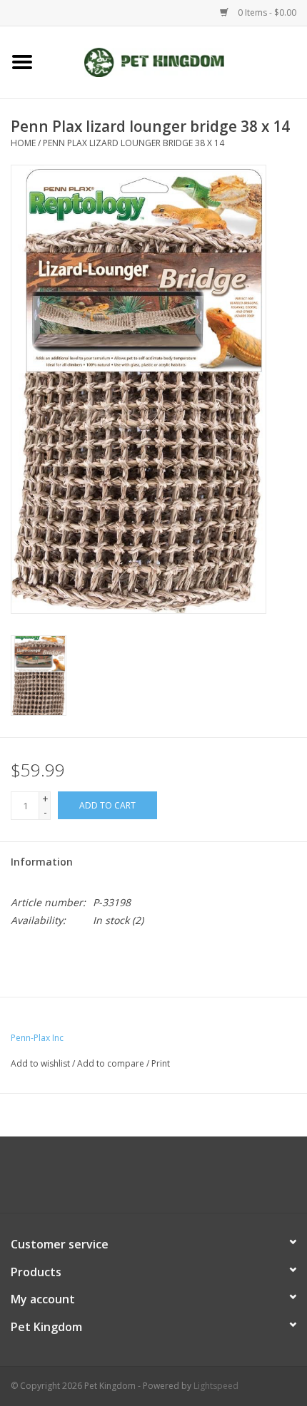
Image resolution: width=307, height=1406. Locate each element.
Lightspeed (215, 1386)
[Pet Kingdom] (175, 61)
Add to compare (111, 1063)
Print (160, 1063)
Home (23, 143)
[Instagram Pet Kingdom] (192, 1180)
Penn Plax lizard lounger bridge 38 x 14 (133, 143)
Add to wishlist (40, 1063)
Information (42, 861)
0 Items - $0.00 (266, 12)
